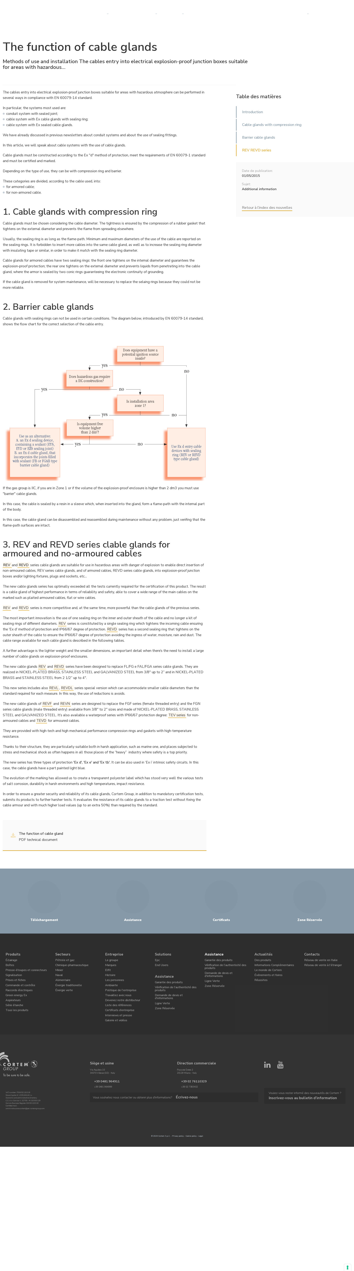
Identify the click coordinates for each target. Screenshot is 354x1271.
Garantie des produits (169, 986)
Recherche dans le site (301, 4)
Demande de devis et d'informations (169, 1004)
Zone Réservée (165, 1018)
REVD (24, 608)
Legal (200, 1154)
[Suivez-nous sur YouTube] (280, 1100)
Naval (59, 980)
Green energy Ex (16, 1005)
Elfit (108, 974)
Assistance (164, 979)
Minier (59, 974)
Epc (157, 961)
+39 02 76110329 (190, 1098)
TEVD (41, 720)
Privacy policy (178, 1154)
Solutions (125, 14)
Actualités (201, 14)
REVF (47, 703)
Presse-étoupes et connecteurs (26, 974)
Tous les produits (17, 1024)
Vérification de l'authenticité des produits (176, 994)
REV (6, 608)
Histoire (110, 980)
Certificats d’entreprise (119, 1024)
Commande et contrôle (20, 993)
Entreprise (174, 14)
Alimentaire (62, 986)
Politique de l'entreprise (120, 999)
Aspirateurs (13, 1012)
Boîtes (10, 967)
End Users (161, 967)
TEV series (177, 715)
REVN (65, 703)
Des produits (262, 961)
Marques (110, 967)
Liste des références (118, 1018)
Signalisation (14, 980)
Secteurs (148, 14)
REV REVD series (256, 150)
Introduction (252, 111)
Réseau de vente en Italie (321, 961)
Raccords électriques (19, 999)
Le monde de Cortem (268, 974)
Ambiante (111, 993)
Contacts (299, 14)
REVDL (67, 688)
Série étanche (14, 1018)
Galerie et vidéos (116, 1037)
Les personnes (114, 986)
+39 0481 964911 (103, 1098)
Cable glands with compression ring (271, 124)
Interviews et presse (118, 1031)
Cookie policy (191, 1154)
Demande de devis (330, 14)
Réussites (261, 986)
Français (330, 4)
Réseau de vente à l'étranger (323, 967)
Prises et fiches (16, 986)
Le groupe (111, 961)
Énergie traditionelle (68, 993)
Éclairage (11, 961)
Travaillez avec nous (118, 1005)
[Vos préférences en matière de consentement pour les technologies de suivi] (347, 1267)
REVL (53, 688)
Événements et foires (268, 980)
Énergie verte (64, 999)
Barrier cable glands (258, 137)
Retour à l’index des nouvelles (267, 207)
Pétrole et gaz (64, 961)
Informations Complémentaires (274, 967)
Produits (13, 954)
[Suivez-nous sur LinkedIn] (267, 1100)
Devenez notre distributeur (122, 1012)
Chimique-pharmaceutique (71, 967)
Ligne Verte (162, 1012)
